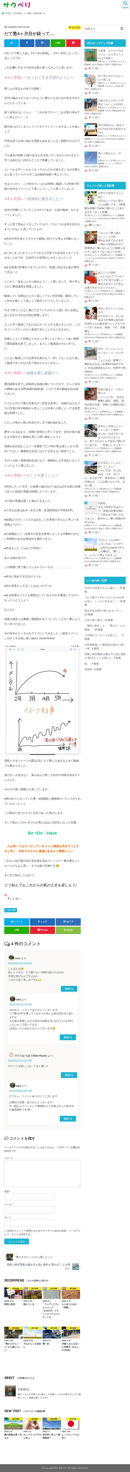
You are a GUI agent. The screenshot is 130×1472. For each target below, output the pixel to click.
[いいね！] (5, 895)
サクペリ (62, 1468)
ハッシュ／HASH (113, 163)
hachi (94, 64)
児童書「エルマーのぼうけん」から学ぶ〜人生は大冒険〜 (110, 54)
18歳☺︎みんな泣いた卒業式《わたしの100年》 (111, 102)
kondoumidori (90, 528)
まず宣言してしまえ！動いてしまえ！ (110, 464)
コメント (9, 1158)
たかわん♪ (24, 1389)
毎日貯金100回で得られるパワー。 (104, 610)
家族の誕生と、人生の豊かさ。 (110, 391)
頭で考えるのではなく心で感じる (110, 78)
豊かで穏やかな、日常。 (109, 155)
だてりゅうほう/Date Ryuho (104, 139)
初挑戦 (102, 503)
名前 (7, 1191)
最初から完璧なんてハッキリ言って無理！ (110, 428)
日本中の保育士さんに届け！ (110, 195)
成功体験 (12, 910)
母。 (87, 663)
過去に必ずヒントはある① (110, 310)
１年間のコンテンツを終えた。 (102, 635)
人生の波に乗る (93, 620)
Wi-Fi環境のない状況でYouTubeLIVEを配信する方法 (112, 129)
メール (8, 1204)
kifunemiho (89, 337)
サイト (7, 1217)
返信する (69, 988)
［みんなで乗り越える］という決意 (109, 235)
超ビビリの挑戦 (107, 272)
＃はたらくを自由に (109, 540)
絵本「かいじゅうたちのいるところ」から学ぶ (110, 353)
